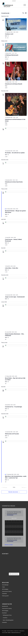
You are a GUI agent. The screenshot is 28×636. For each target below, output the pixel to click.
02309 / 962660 (7, 632)
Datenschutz (21, 630)
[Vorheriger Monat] (5, 518)
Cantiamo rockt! (9, 34)
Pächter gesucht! (5, 595)
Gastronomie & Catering (7, 591)
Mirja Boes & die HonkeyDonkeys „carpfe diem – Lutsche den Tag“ (15, 477)
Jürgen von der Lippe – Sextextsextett (15, 297)
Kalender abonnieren (13, 492)
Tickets (3, 587)
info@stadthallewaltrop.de (16, 632)
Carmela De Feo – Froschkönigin (13, 406)
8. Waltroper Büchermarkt (11, 55)
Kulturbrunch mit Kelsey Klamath (13, 84)
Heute (14, 487)
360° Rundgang (5, 589)
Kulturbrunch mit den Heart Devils (14, 182)
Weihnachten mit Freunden (12, 434)
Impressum (16, 630)
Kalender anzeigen (9, 544)
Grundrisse (5, 617)
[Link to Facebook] (25, 634)
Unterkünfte (4, 593)
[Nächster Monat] (22, 518)
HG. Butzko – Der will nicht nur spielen (15, 152)
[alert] (14, 513)
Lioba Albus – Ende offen (11, 268)
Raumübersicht (5, 606)
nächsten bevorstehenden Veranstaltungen (12, 514)
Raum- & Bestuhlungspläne (8, 620)
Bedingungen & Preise (7, 615)
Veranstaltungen (5, 584)
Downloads (4, 612)
